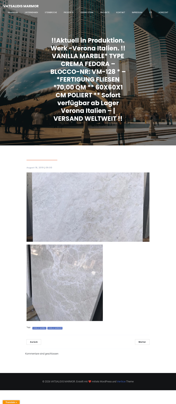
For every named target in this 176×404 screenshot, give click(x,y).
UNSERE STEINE (87, 12)
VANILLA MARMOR (55, 328)
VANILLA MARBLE (39, 328)
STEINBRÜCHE (51, 12)
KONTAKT (120, 12)
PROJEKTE (104, 12)
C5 (150, 12)
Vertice (121, 381)
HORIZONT (163, 12)
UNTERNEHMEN (31, 12)
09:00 (49, 167)
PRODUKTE (69, 12)
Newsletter (13, 12)
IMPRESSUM (137, 12)
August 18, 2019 (35, 167)
